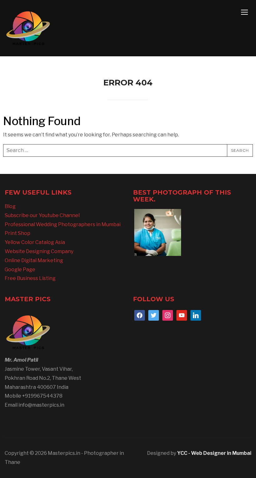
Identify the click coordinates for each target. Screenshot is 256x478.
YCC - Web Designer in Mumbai (214, 453)
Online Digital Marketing (34, 260)
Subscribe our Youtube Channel (42, 215)
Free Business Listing (30, 278)
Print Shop (17, 233)
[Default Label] (181, 315)
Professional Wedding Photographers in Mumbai (63, 224)
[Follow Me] (153, 315)
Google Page (20, 269)
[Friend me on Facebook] (139, 315)
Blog (10, 206)
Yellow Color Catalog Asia (35, 242)
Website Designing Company (39, 251)
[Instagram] (167, 315)
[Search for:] (128, 150)
